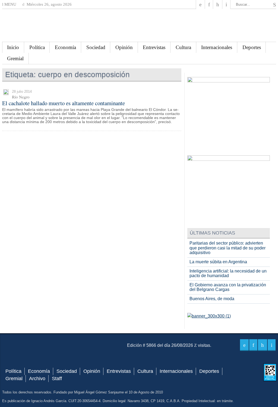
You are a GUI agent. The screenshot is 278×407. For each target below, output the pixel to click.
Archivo (37, 378)
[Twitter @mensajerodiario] (209, 4)
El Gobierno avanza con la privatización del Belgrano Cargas (227, 287)
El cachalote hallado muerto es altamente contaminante (63, 103)
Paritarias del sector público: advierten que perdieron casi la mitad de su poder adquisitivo (227, 248)
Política (37, 47)
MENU (9, 4)
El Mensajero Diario (139, 25)
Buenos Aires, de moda (211, 298)
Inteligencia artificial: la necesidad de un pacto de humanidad (228, 273)
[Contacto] (226, 4)
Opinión (124, 47)
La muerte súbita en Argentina (218, 261)
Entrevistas (154, 47)
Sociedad (95, 47)
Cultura (183, 47)
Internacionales (216, 47)
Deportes (251, 47)
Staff (57, 378)
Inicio (13, 47)
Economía (65, 47)
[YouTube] (217, 4)
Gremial (15, 58)
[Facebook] (200, 4)
